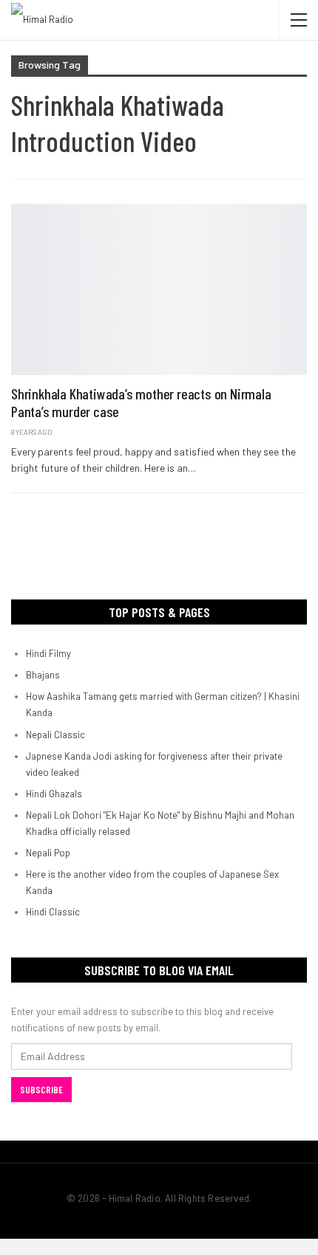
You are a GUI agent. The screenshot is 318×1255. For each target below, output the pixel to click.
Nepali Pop (48, 853)
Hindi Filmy (48, 653)
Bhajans (43, 675)
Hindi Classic (53, 912)
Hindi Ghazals (54, 794)
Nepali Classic (55, 734)
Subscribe (41, 1090)
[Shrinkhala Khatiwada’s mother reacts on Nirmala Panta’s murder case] (159, 289)
